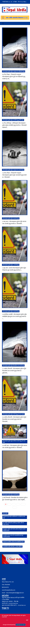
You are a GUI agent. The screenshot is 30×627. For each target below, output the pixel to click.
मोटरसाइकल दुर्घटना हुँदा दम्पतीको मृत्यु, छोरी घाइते (13, 120)
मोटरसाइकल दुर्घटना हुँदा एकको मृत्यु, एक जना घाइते (13, 414)
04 (18, 504)
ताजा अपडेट (5, 513)
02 (9, 504)
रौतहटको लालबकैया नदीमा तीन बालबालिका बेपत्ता (13, 542)
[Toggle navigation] (3, 23)
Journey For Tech (20, 625)
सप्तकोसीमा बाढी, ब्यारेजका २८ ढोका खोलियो (12, 546)
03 (13, 504)
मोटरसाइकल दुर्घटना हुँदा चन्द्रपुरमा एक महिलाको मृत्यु (13, 71)
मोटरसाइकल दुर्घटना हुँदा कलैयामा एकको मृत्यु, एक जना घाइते (14, 441)
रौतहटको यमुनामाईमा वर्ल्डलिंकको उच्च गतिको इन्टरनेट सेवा (14, 517)
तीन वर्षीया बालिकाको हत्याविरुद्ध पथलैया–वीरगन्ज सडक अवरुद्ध (13, 523)
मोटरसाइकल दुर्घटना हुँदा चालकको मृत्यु (11, 218)
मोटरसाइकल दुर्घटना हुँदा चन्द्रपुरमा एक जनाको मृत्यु (13, 170)
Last (15, 507)
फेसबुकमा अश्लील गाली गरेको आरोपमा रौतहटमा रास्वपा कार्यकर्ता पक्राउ (14, 529)
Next (23, 504)
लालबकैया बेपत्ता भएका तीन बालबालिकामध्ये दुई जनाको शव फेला (13, 536)
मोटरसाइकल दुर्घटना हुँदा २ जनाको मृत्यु (11, 265)
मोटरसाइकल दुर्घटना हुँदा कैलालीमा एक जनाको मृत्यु (13, 365)
